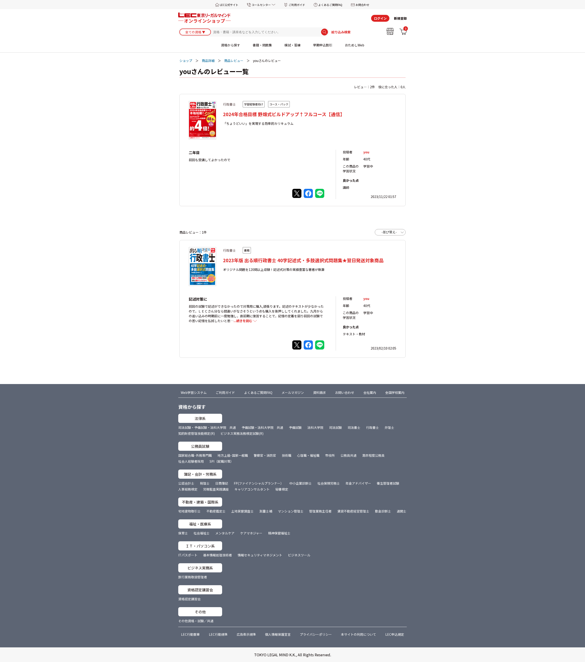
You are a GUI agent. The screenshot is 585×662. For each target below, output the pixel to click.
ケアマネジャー (251, 533)
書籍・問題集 (262, 45)
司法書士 (354, 427)
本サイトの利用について (358, 634)
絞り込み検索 (341, 32)
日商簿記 (221, 483)
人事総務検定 (187, 489)
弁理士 (389, 427)
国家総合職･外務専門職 (195, 455)
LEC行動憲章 (190, 634)
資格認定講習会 (189, 599)
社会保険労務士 (328, 483)
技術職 (286, 455)
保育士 (183, 533)
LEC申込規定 (394, 634)
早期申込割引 (322, 45)
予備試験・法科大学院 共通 (262, 427)
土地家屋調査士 (242, 511)
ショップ (185, 60)
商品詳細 (208, 60)
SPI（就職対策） (222, 461)
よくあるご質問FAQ (330, 5)
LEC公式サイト (229, 5)
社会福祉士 (202, 533)
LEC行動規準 (218, 634)
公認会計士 (186, 483)
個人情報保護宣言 (278, 634)
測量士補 (265, 511)
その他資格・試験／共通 (195, 621)
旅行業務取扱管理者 (192, 577)
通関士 (401, 511)
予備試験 (295, 427)
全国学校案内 (394, 392)
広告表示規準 (246, 634)
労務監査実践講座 (216, 489)
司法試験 (335, 427)
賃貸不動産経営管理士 (353, 511)
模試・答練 (292, 45)
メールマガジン (293, 392)
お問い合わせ (344, 392)
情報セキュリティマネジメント (260, 555)
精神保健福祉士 (279, 533)
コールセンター (261, 5)
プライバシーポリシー (316, 634)
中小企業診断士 (300, 483)
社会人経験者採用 (191, 461)
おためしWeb (354, 45)
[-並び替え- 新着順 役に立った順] (390, 232)
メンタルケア (224, 533)
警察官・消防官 (265, 455)
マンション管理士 (290, 511)
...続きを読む (243, 320)
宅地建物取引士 (189, 511)
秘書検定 (281, 489)
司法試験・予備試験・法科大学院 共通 (207, 427)
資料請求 (319, 392)
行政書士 (372, 427)
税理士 (205, 483)
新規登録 (400, 18)
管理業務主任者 (320, 511)
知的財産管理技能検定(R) (196, 433)
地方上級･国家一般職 (233, 455)
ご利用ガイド (297, 5)
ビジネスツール (299, 555)
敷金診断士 (383, 511)
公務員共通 (348, 455)
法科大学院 (315, 427)
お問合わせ (362, 5)
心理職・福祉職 (308, 455)
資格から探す (230, 45)
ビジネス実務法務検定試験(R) (242, 433)
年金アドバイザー (358, 483)
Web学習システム (194, 392)
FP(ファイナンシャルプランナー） (259, 483)
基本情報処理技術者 (217, 555)
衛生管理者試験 (388, 483)
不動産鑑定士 (216, 511)
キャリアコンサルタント (252, 489)
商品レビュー (233, 60)
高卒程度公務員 (373, 455)
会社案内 (369, 392)
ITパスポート (187, 555)
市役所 (330, 455)
